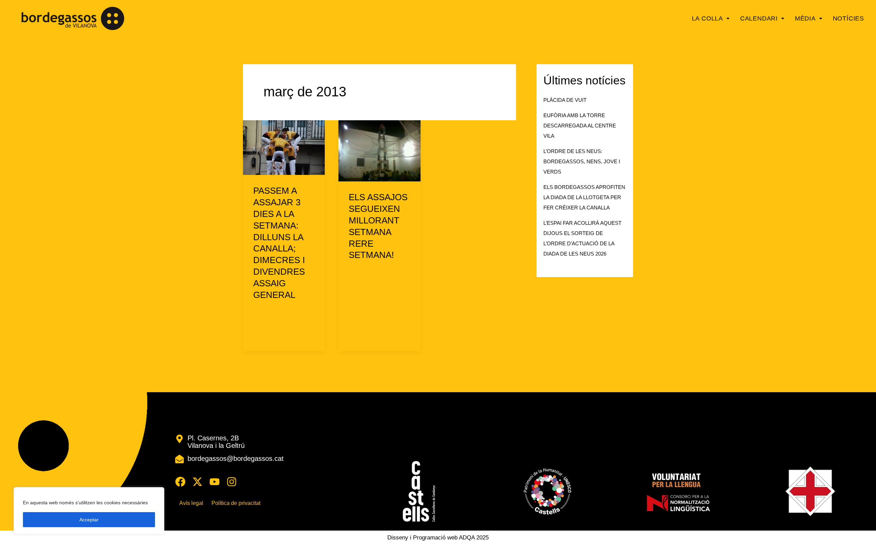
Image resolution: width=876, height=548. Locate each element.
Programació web (435, 537)
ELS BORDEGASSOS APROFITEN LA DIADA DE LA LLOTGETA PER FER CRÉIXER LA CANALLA (584, 197)
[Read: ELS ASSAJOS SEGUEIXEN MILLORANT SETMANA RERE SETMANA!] (379, 150)
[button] (711, 18)
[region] (89, 510)
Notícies (848, 18)
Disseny (397, 537)
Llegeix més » (274, 329)
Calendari (759, 18)
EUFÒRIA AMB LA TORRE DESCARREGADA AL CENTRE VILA (579, 125)
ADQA (467, 537)
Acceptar (89, 519)
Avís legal (191, 503)
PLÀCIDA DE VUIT (565, 100)
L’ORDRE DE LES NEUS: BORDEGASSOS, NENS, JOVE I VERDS (581, 161)
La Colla (707, 18)
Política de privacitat (235, 503)
